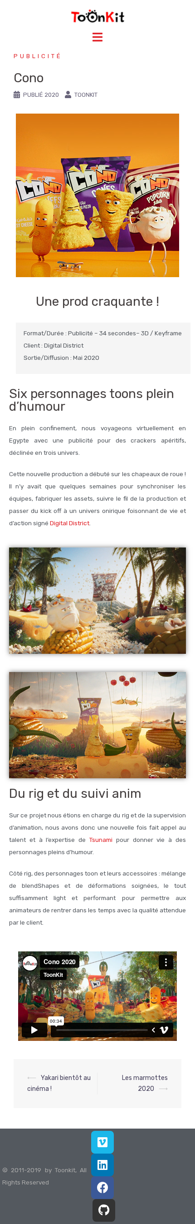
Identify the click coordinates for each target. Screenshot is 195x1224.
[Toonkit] (98, 16)
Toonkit (86, 94)
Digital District (69, 523)
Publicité (38, 56)
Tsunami (100, 839)
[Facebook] (102, 1187)
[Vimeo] (102, 1142)
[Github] (104, 1210)
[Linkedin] (102, 1165)
